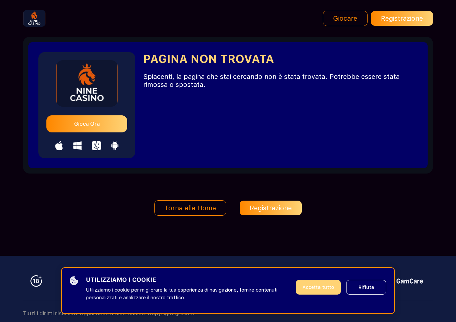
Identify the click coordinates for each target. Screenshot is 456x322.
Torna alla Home (190, 208)
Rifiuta (366, 287)
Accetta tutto (318, 287)
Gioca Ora (87, 124)
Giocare (345, 18)
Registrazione (402, 18)
